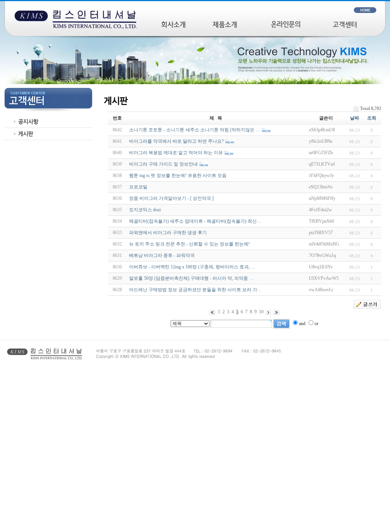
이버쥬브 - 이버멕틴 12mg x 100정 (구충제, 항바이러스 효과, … (192, 267)
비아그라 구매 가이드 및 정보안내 (163, 164)
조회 (371, 118)
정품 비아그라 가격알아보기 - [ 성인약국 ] (171, 198)
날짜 (354, 118)
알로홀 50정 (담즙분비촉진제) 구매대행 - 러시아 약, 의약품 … (191, 278)
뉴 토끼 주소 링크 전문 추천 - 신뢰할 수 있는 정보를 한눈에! (189, 244)
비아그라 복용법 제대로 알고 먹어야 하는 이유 (176, 152)
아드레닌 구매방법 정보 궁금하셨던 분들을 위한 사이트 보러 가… (195, 289)
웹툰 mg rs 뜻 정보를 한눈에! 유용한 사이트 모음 (178, 175)
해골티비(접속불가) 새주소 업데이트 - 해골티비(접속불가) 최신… (195, 221)
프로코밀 (138, 187)
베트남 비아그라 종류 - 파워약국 (162, 255)
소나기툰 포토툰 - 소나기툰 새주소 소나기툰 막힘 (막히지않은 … (194, 129)
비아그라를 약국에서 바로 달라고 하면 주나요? (176, 141)
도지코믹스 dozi (145, 209)
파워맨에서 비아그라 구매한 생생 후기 (168, 232)
